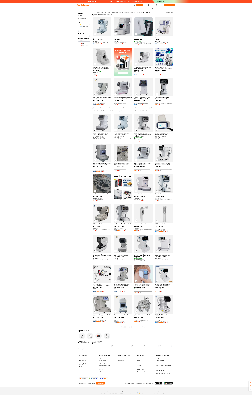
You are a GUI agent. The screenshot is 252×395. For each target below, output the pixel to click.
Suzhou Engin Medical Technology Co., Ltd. (163, 169)
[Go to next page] (143, 327)
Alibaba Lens (82, 383)
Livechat (138, 360)
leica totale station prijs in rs (158, 107)
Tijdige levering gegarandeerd (105, 363)
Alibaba (93, 12)
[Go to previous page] (122, 327)
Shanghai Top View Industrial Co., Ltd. (121, 42)
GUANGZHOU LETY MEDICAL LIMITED (142, 169)
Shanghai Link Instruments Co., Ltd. (100, 170)
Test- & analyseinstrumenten (117, 12)
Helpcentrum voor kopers (142, 358)
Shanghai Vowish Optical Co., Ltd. (120, 229)
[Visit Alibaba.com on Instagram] (165, 373)
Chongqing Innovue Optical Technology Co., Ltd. (164, 103)
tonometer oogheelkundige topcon (100, 110)
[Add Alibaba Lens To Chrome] (100, 383)
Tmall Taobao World (120, 389)
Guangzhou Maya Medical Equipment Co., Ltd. (143, 72)
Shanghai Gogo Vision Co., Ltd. (120, 169)
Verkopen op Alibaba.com (161, 358)
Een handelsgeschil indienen (143, 363)
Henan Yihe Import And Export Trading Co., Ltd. (102, 229)
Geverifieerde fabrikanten (123, 358)
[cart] (153, 5)
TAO (136, 389)
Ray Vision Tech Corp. (138, 199)
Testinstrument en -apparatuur (103, 12)
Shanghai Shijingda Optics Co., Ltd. (141, 139)
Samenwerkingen (159, 368)
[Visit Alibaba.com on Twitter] (162, 373)
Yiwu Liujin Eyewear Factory (98, 199)
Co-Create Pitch (82, 360)
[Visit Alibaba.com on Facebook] (157, 373)
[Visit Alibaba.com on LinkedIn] (159, 373)
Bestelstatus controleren (161, 363)
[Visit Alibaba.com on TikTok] (170, 373)
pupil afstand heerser (115, 110)
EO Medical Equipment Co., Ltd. (120, 103)
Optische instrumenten (130, 12)
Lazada (126, 389)
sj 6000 (95, 107)
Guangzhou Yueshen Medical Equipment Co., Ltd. (123, 138)
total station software (128, 107)
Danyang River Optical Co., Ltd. (99, 103)
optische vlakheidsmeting (127, 110)
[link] (250, 382)
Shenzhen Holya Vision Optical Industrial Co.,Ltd (143, 43)
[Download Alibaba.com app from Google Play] (168, 383)
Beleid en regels (102, 371)
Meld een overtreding (141, 371)
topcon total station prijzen (115, 107)
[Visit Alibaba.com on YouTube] (167, 373)
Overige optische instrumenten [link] (143, 12)
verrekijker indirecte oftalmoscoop (142, 107)
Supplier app (131, 383)
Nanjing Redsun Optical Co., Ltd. (99, 73)
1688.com (113, 389)
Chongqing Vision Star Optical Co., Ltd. (100, 42)
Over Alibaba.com (83, 355)
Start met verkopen (160, 360)
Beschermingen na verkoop (104, 365)
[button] (134, 5)
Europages (145, 389)
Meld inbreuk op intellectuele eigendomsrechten (143, 369)
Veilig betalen (101, 358)
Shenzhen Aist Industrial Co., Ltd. (161, 72)
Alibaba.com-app (149, 383)
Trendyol (140, 389)
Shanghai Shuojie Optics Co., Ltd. (161, 42)
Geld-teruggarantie (102, 360)
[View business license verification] (137, 393)
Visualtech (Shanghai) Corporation (141, 103)
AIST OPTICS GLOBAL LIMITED (99, 138)
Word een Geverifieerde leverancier (163, 365)
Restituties (139, 365)
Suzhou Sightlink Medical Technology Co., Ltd (164, 199)
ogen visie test (103, 107)
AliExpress (107, 389)
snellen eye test (87, 348)
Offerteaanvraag (121, 360)
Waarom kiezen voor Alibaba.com (86, 358)
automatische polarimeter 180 (141, 110)
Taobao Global (131, 389)
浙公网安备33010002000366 (147, 393)
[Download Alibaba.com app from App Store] (158, 383)
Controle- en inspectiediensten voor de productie (107, 369)
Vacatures (81, 366)
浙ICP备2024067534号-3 (159, 393)
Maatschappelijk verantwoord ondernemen (85, 364)
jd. (80, 348)
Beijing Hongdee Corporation (161, 138)
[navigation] (84, 170)
